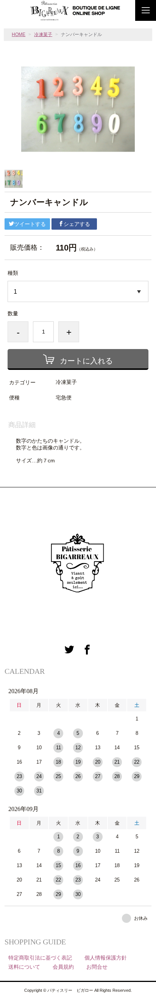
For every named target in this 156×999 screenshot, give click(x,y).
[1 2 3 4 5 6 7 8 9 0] (78, 291)
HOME (18, 34)
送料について (24, 966)
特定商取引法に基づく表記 (40, 957)
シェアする (77, 224)
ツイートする (30, 224)
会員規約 (63, 966)
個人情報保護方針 (105, 957)
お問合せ (97, 966)
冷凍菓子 (43, 34)
